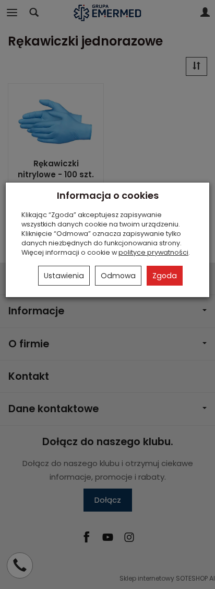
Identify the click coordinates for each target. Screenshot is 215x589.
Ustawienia (64, 275)
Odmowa (118, 275)
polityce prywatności (153, 252)
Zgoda (164, 275)
